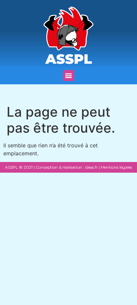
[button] (68, 75)
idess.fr (91, 167)
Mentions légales (116, 167)
